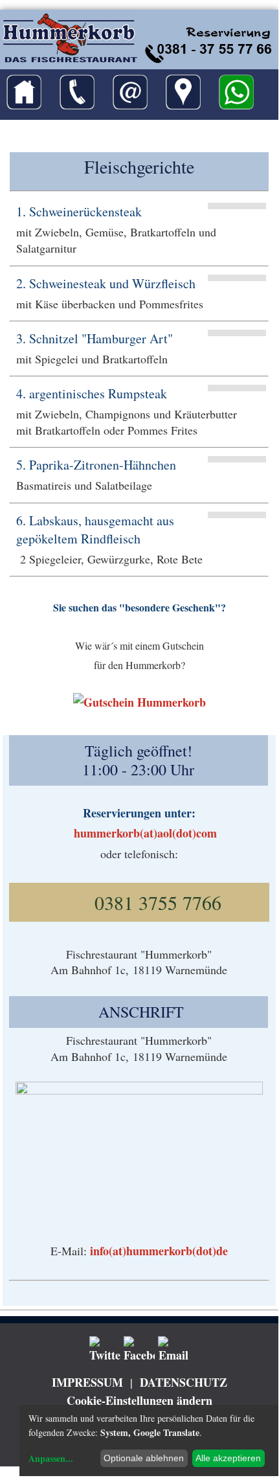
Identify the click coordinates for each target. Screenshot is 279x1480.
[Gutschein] (139, 702)
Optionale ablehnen (144, 1458)
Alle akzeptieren (228, 1458)
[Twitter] (104, 1349)
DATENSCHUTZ (183, 1382)
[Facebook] (139, 1349)
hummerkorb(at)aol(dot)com (145, 833)
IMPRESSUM (87, 1382)
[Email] (173, 1349)
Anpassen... (50, 1458)
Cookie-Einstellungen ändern (139, 1400)
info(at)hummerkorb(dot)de (159, 1250)
